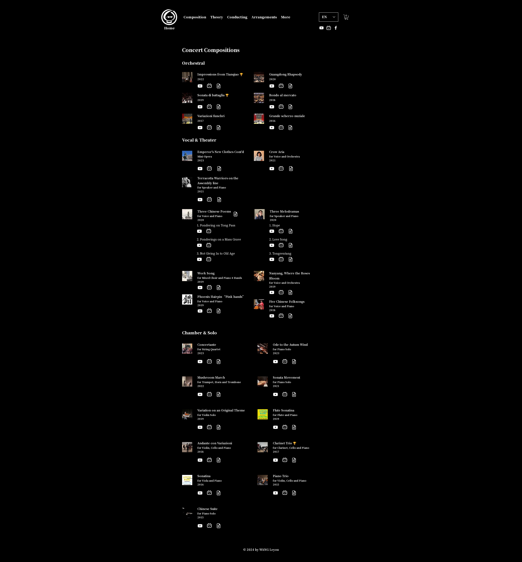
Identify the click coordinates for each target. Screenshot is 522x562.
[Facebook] (335, 27)
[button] (194, 17)
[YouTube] (321, 27)
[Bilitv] (328, 27)
